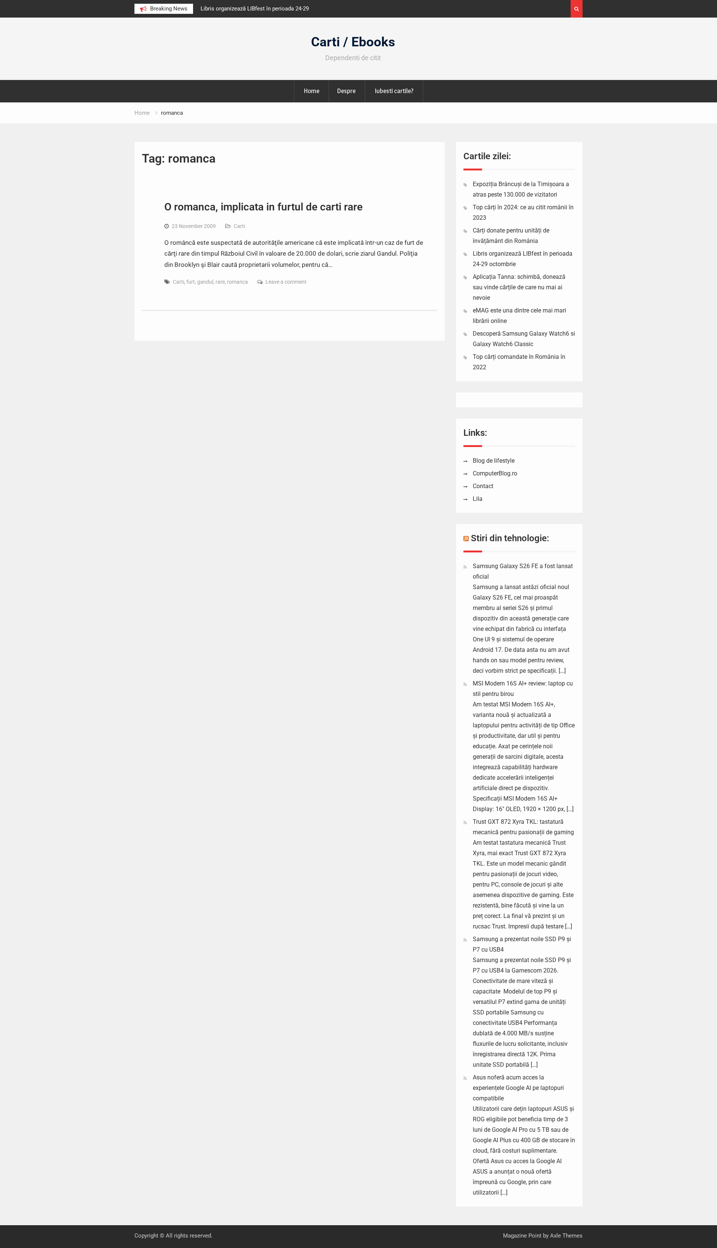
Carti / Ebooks (353, 42)
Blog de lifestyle (494, 460)
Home (311, 91)
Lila (477, 498)
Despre (346, 91)
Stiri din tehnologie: (510, 538)
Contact (483, 486)
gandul (205, 282)
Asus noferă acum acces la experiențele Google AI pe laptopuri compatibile (518, 1088)
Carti (239, 226)
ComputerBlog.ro (495, 473)
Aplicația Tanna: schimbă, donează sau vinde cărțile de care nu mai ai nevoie (519, 287)
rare (220, 282)
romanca (237, 282)
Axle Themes (566, 1235)
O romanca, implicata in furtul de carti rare (263, 207)
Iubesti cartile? (394, 91)
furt (190, 282)
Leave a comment (286, 282)
